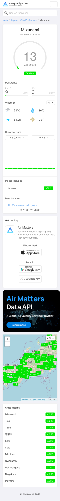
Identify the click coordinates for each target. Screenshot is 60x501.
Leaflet (25, 399)
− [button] (7, 344)
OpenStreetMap (38, 399)
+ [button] (7, 339)
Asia (5, 20)
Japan (14, 20)
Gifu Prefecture (28, 20)
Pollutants (11, 82)
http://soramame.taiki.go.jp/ (22, 205)
